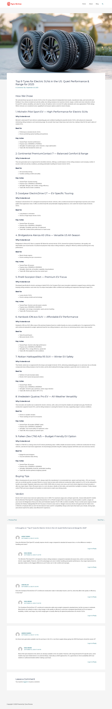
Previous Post (12, 520)
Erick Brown (28, 553)
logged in (26, 682)
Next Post (101, 520)
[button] (103, 4)
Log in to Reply (92, 548)
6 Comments (19, 87)
